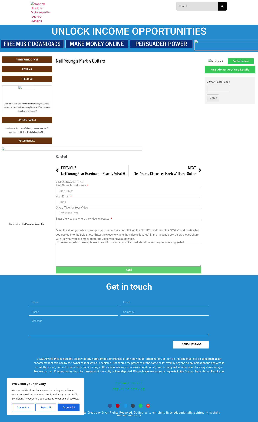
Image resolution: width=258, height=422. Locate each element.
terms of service (129, 389)
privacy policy (129, 383)
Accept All (69, 407)
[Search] (222, 6)
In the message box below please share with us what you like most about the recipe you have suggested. (120, 242)
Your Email (63, 196)
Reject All (46, 407)
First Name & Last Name (71, 185)
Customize (23, 407)
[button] (110, 406)
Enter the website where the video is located (83, 218)
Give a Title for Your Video (72, 207)
